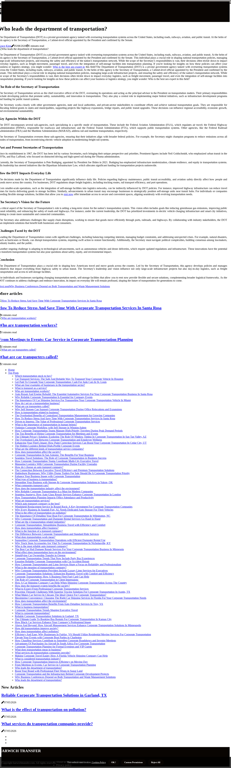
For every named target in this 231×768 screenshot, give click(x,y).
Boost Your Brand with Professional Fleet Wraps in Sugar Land (49, 670)
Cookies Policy (98, 762)
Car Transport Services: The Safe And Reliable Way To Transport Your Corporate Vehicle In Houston (69, 378)
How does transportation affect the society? (38, 451)
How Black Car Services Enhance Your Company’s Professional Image (53, 622)
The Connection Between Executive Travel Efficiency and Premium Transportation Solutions (64, 470)
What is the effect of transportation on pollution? (40, 512)
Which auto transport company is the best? (37, 503)
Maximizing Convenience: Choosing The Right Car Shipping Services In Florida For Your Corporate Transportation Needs (80, 597)
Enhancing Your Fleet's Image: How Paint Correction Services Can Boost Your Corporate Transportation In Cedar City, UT (81, 442)
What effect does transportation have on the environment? (45, 552)
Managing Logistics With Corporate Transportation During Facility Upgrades (56, 464)
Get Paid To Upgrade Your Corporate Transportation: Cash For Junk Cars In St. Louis (61, 382)
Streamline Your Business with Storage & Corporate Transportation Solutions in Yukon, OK (64, 482)
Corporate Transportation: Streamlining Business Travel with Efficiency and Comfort (60, 524)
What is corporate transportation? (32, 613)
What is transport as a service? (31, 388)
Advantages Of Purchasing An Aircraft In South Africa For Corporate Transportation (60, 643)
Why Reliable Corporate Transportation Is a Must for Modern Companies (54, 491)
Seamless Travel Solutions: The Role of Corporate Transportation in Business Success (60, 458)
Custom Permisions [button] (133, 762)
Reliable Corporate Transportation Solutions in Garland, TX (47, 616)
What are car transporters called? (32, 406)
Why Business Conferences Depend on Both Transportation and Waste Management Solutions (65, 677)
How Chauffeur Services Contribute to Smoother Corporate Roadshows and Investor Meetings (65, 640)
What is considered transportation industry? (38, 658)
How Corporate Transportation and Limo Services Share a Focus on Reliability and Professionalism (68, 564)
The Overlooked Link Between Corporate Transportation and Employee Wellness (58, 439)
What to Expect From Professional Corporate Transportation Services (52, 588)
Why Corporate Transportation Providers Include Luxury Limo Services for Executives (61, 570)
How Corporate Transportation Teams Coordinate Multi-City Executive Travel (56, 461)
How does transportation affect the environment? (41, 601)
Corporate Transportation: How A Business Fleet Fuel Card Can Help (52, 576)
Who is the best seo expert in (69, 66)
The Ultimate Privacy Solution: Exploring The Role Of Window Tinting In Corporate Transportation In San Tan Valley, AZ (80, 436)
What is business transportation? (32, 607)
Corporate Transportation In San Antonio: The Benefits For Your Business (54, 455)
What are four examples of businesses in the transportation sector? (50, 385)
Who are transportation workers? (32, 391)
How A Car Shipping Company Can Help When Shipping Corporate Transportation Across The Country (71, 582)
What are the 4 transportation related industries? (40, 521)
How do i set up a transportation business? (37, 403)
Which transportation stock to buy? (33, 375)
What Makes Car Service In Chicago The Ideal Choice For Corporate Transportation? (60, 594)
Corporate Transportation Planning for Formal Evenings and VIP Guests (53, 646)
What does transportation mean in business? (38, 649)
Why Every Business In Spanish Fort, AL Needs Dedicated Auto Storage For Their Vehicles (64, 509)
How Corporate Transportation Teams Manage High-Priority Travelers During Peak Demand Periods (69, 430)
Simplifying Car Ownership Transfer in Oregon (40, 555)
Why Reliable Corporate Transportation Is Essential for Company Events (54, 397)
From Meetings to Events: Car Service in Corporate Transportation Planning (55, 664)
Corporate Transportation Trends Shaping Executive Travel (46, 610)
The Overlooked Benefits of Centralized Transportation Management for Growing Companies (65, 415)
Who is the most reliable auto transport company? (41, 546)
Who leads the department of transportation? (38, 667)
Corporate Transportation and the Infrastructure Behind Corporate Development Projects (62, 674)
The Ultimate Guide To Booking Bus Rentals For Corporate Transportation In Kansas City (63, 619)
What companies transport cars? (32, 485)
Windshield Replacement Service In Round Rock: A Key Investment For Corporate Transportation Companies (73, 506)
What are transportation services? (32, 500)
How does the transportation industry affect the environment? (47, 488)
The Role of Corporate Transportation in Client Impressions (46, 579)
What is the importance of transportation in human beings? (46, 424)
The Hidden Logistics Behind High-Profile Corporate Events (47, 445)
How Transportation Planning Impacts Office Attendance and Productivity (54, 497)
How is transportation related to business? (37, 412)
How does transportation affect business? (37, 528)
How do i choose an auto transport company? (39, 467)
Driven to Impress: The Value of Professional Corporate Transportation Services (57, 421)
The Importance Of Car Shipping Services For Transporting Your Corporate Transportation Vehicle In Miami (73, 400)
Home (11, 369)
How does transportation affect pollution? (37, 631)
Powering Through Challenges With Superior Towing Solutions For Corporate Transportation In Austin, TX (72, 591)
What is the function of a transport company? (39, 531)
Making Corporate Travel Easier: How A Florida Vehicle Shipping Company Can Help (61, 655)
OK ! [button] (113, 762)
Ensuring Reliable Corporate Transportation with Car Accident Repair (52, 561)
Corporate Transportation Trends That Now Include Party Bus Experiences (55, 558)
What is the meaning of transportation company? (40, 567)
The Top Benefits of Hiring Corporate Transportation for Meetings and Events (56, 433)
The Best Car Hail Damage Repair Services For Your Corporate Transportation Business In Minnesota (69, 549)
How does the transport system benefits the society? (42, 585)
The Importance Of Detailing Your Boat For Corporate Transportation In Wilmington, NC (62, 515)
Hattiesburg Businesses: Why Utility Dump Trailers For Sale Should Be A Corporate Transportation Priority (72, 473)
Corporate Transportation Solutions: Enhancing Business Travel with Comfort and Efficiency (64, 573)
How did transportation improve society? (36, 628)
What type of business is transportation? (36, 479)
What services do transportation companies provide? (42, 652)
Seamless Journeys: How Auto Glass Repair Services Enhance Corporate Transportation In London (68, 494)
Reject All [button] (155, 762)
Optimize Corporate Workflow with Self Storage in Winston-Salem (50, 427)
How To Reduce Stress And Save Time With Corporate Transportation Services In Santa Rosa (65, 418)
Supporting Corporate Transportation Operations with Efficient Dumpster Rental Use (60, 540)
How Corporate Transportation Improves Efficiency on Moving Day (51, 661)
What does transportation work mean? (35, 537)
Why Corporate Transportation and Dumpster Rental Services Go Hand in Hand (57, 518)
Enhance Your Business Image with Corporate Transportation (47, 476)
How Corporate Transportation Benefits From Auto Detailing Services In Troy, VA (59, 604)
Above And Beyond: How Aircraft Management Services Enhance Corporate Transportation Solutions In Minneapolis (78, 625)
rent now (68, 194)
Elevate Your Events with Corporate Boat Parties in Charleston (48, 637)
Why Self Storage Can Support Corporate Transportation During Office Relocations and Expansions (68, 409)
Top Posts (13, 372)
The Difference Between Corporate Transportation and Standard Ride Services (57, 534)
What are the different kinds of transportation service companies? (49, 448)
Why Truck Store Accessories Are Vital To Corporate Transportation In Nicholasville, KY (63, 543)
